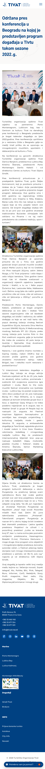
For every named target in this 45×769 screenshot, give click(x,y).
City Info (6, 736)
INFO (4, 717)
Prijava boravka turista (12, 726)
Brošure (5, 707)
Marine (5, 646)
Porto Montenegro (10, 656)
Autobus (6, 731)
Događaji (6, 693)
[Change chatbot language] (40, 764)
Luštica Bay (7, 661)
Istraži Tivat (7, 702)
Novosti (5, 741)
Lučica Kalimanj (9, 666)
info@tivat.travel (10, 630)
